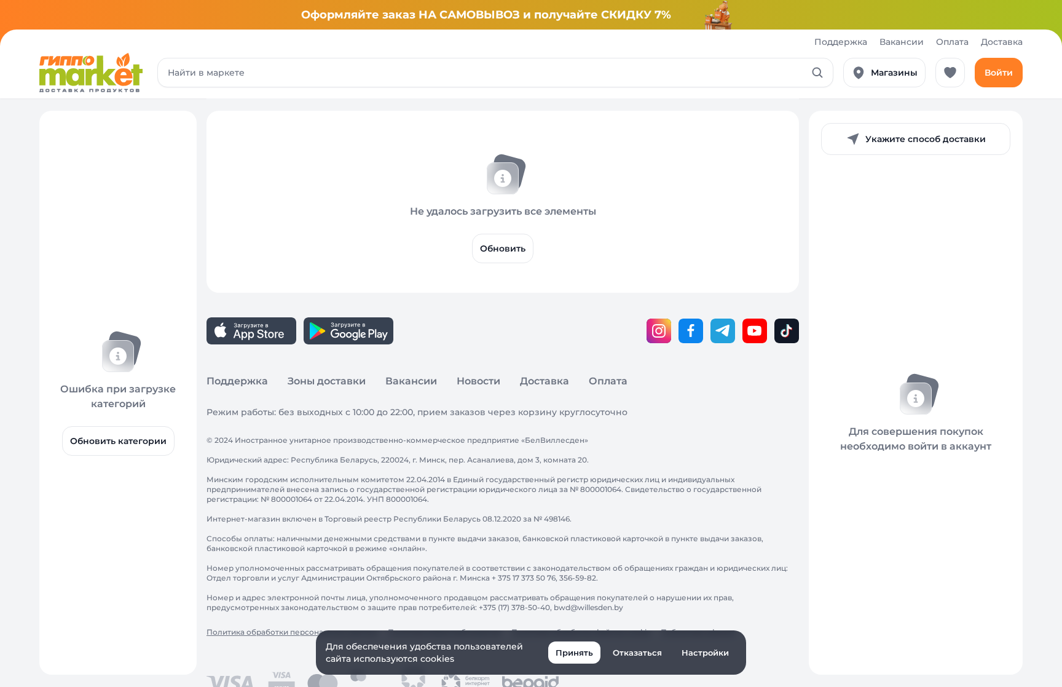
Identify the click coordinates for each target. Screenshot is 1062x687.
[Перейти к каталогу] (91, 72)
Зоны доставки (327, 381)
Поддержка (840, 41)
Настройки (705, 652)
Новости (478, 381)
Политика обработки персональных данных (292, 632)
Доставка (1002, 41)
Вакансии (901, 41)
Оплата (952, 41)
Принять (574, 652)
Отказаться (637, 652)
